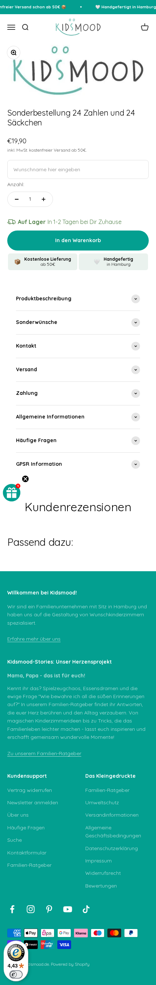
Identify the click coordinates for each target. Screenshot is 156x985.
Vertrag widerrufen (29, 790)
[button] (11, 492)
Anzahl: (15, 184)
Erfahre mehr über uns (34, 639)
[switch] (15, 974)
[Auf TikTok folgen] (86, 909)
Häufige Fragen (26, 827)
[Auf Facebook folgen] (12, 909)
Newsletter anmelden (32, 802)
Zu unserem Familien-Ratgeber (44, 753)
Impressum (98, 860)
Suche (14, 840)
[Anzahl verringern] (17, 199)
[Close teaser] (25, 479)
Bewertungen (101, 885)
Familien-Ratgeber (29, 865)
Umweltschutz (102, 802)
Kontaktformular (26, 852)
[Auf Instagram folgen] (31, 909)
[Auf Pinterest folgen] (49, 909)
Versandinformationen (112, 815)
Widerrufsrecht (103, 873)
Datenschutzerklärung (111, 848)
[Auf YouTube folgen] (68, 909)
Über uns (18, 815)
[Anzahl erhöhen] (43, 199)
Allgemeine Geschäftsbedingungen (113, 831)
